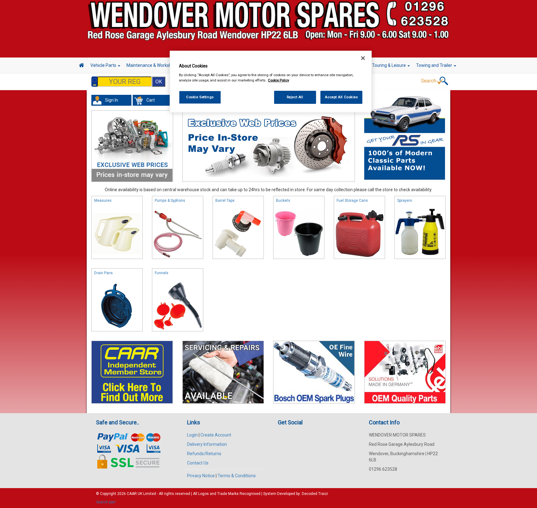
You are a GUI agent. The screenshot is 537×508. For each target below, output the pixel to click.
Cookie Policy (278, 80)
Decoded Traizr (315, 494)
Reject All (295, 97)
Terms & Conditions (237, 475)
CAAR (132, 494)
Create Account (215, 434)
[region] (271, 82)
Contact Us (198, 462)
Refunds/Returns (204, 453)
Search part (106, 502)
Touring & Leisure (389, 65)
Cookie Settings (200, 97)
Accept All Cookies (341, 97)
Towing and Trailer (434, 65)
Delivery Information (207, 444)
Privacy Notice (201, 475)
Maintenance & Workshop (151, 65)
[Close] (363, 58)
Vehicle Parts (103, 65)
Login (192, 434)
